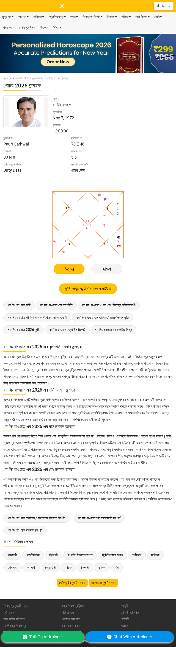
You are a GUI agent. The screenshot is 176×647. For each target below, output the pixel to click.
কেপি (157, 17)
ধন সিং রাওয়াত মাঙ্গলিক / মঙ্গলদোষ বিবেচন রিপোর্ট (36, 518)
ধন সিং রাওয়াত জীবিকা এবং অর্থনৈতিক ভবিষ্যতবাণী (37, 317)
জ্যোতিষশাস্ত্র (56, 17)
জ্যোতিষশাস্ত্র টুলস (73, 606)
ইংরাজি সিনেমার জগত (80, 555)
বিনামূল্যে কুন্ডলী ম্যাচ (15, 606)
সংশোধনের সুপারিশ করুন (103, 583)
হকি (117, 567)
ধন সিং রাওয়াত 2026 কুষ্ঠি (24, 330)
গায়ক (68, 567)
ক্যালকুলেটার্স (26, 27)
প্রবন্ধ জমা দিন (71, 619)
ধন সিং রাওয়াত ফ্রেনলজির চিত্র (113, 330)
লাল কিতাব (141, 17)
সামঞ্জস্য (7, 27)
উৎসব (43, 27)
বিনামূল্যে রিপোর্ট (91, 17)
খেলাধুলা (12, 567)
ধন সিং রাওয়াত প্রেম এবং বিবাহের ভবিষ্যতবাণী (108, 305)
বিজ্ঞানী (85, 567)
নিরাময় (111, 17)
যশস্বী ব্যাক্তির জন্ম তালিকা (29, 78)
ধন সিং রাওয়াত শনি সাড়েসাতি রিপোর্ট (99, 518)
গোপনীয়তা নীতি (130, 612)
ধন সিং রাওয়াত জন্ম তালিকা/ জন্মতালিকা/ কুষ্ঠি (102, 317)
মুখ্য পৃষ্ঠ (6, 17)
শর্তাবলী (125, 619)
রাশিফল (37, 17)
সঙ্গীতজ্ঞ (136, 555)
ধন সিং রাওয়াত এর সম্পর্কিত (56, 305)
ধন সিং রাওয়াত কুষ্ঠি (19, 305)
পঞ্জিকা (125, 17)
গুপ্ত (73, 17)
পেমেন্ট (124, 606)
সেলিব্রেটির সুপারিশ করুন (72, 583)
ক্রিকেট (53, 555)
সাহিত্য (155, 555)
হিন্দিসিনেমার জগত (112, 555)
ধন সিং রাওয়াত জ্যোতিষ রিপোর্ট (67, 330)
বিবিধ (56, 27)
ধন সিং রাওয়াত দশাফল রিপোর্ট (25, 530)
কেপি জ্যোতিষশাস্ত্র (14, 626)
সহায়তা (125, 626)
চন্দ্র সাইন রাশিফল (14, 619)
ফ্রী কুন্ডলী (9, 612)
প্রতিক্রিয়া (68, 612)
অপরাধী (31, 567)
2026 (22, 17)
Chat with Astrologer (132, 636)
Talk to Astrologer (46, 636)
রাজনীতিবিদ (33, 555)
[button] (13, 53)
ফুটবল (101, 567)
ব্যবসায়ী (12, 555)
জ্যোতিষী (50, 567)
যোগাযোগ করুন (71, 626)
